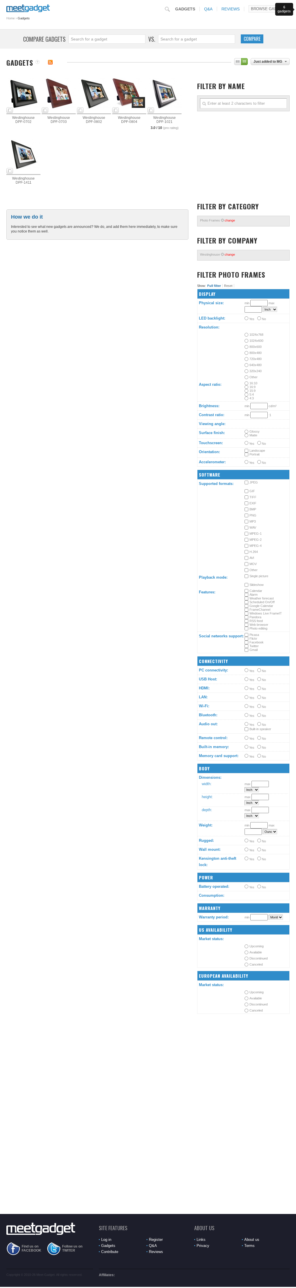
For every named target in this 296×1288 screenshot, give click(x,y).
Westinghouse (217, 254)
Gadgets (185, 9)
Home (10, 18)
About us (251, 1239)
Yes (251, 319)
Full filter (214, 285)
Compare (252, 38)
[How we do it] (37, 62)
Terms (249, 1245)
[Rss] (50, 62)
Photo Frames (217, 220)
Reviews (230, 9)
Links (201, 1239)
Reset (228, 285)
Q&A (208, 9)
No (263, 319)
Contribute (109, 1252)
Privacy (203, 1245)
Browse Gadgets (269, 9)
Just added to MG (268, 62)
